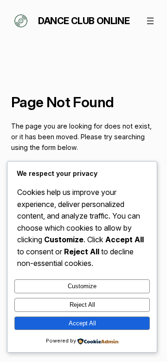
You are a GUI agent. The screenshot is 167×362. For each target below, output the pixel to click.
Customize (82, 286)
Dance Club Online (83, 20)
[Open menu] (150, 20)
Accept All (82, 323)
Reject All (82, 304)
